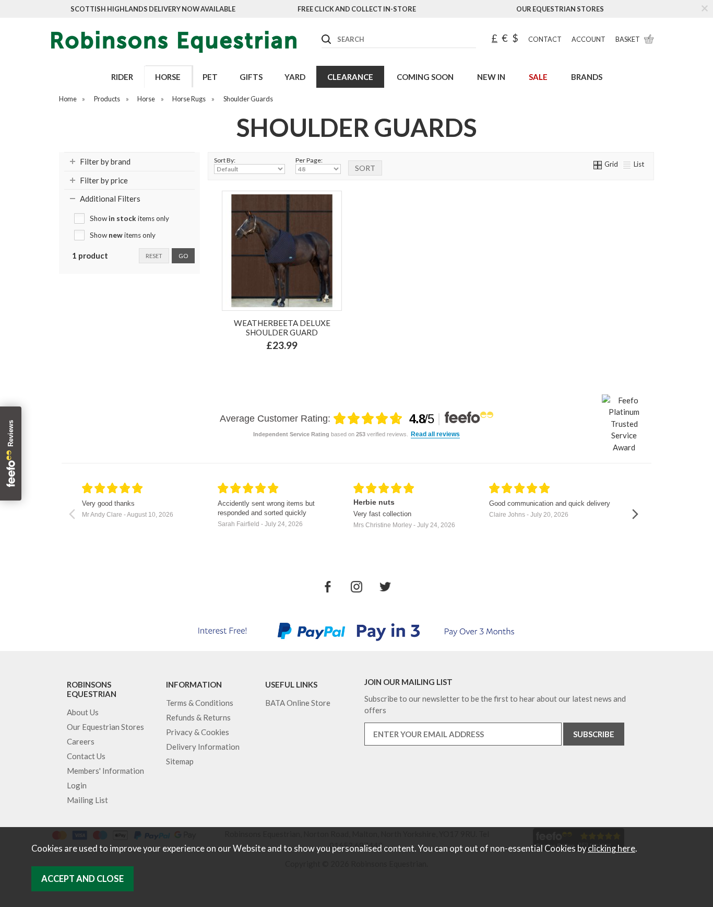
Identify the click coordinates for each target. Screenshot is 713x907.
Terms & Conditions (199, 702)
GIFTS (251, 77)
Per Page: (309, 160)
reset (154, 255)
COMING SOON (425, 77)
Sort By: (224, 160)
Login (77, 785)
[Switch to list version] (627, 164)
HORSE (168, 77)
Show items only (129, 218)
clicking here (611, 848)
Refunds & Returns (198, 717)
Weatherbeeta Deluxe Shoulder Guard (282, 327)
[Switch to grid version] (598, 164)
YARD (294, 77)
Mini (266, 368)
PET (210, 77)
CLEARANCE (350, 77)
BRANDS (586, 77)
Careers (80, 741)
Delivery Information (203, 746)
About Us (83, 712)
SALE (538, 77)
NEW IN (491, 77)
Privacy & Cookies (197, 732)
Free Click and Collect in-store (357, 9)
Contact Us (86, 756)
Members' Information (105, 770)
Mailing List (87, 800)
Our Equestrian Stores (560, 9)
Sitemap (180, 761)
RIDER (122, 77)
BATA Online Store (297, 702)
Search (322, 30)
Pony (295, 368)
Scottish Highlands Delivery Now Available (152, 9)
